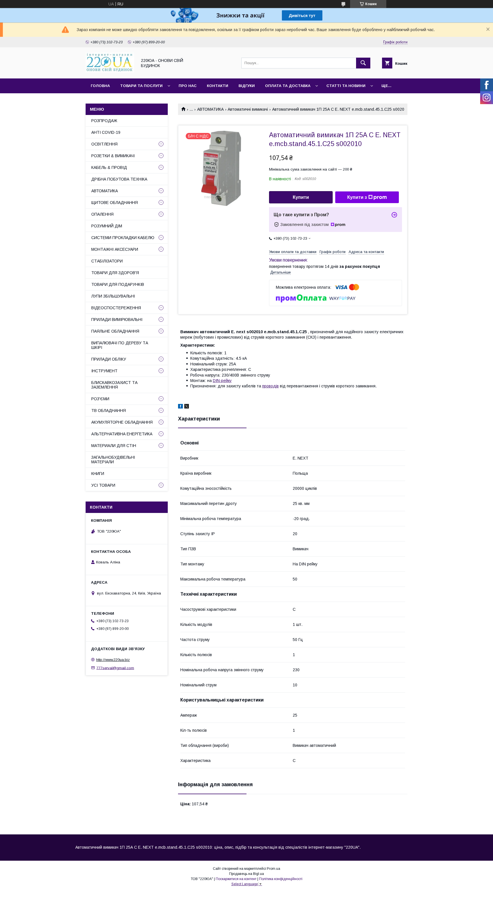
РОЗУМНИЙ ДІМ (106, 226)
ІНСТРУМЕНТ (104, 371)
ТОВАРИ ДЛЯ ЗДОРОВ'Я (115, 272)
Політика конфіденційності (280, 879)
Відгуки (247, 86)
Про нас (188, 86)
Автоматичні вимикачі (248, 109)
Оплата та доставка (287, 86)
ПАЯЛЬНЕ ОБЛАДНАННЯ (115, 331)
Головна (100, 86)
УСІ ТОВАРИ (103, 485)
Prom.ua (273, 869)
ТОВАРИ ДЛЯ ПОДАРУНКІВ (117, 284)
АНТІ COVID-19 (105, 132)
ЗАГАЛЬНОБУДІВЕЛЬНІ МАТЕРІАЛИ (113, 459)
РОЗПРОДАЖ (104, 120)
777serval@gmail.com (115, 668)
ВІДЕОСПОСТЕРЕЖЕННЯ (116, 308)
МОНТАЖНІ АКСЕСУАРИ (114, 249)
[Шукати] (363, 63)
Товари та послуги (141, 86)
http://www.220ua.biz (113, 660)
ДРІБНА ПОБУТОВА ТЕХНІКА (119, 179)
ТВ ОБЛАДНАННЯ (108, 410)
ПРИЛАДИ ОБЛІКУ (108, 359)
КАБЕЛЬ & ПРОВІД (109, 167)
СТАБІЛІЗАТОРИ (107, 261)
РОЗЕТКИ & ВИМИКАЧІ (113, 155)
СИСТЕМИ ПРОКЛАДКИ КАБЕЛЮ (122, 237)
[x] (186, 407)
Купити (301, 197)
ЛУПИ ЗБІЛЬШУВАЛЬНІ (113, 296)
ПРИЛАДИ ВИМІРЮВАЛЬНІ (116, 319)
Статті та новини (345, 86)
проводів (270, 386)
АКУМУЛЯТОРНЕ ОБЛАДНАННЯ (122, 422)
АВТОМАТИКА (210, 109)
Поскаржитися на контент (236, 879)
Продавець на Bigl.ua (246, 874)
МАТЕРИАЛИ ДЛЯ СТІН (113, 445)
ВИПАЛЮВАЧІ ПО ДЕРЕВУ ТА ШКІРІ (119, 345)
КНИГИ (97, 473)
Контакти (217, 86)
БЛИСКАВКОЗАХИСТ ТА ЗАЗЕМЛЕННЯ (114, 384)
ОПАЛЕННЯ (102, 214)
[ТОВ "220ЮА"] (110, 71)
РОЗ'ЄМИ (100, 399)
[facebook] (180, 407)
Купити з (357, 197)
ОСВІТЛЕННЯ (104, 144)
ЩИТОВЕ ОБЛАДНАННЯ (114, 202)
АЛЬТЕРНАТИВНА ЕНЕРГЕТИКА (121, 434)
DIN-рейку (222, 380)
